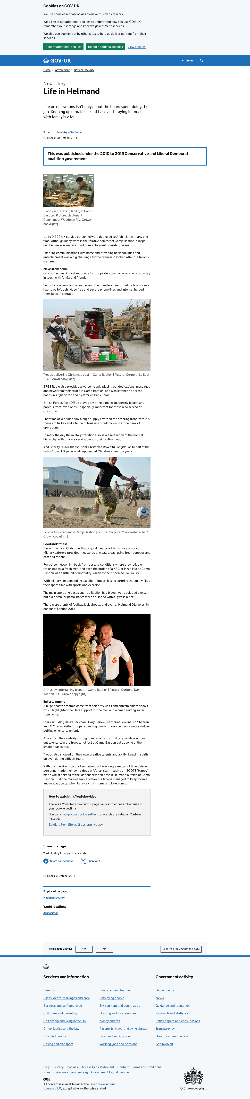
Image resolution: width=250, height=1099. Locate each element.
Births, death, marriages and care (66, 998)
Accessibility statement (97, 1067)
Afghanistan (50, 913)
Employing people (111, 998)
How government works (172, 1036)
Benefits (49, 990)
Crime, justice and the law (61, 1029)
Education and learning (115, 990)
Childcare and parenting (60, 1013)
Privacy (58, 1067)
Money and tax (109, 1021)
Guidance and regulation (173, 1006)
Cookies (72, 1067)
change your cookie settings (79, 814)
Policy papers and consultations (178, 1021)
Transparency (165, 1029)
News (160, 998)
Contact (123, 1067)
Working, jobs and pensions (118, 1044)
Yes (87, 948)
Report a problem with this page (181, 948)
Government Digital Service (110, 1072)
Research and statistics (172, 1013)
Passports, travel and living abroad (123, 1029)
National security (84, 70)
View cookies (137, 46)
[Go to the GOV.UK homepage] (57, 60)
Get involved (164, 1044)
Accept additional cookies (63, 47)
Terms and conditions (146, 1067)
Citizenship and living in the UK (64, 1021)
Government (62, 70)
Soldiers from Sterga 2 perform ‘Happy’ (76, 825)
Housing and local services (117, 1013)
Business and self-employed (62, 1006)
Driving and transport (58, 1044)
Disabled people (54, 1036)
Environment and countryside (119, 1006)
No (108, 948)
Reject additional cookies (105, 47)
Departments (165, 990)
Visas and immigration (114, 1036)
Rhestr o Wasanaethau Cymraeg (65, 1072)
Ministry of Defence (69, 132)
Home (47, 70)
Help (46, 1067)
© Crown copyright (193, 1088)
